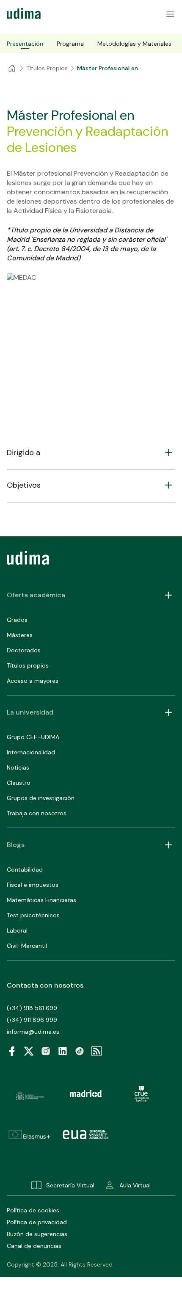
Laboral (17, 930)
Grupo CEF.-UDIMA (33, 737)
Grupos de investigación (40, 798)
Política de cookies (33, 1210)
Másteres (20, 635)
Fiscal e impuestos (32, 885)
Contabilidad (25, 869)
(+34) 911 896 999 (32, 1020)
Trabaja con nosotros (36, 813)
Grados (17, 620)
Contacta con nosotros (45, 985)
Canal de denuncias (34, 1246)
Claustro (18, 783)
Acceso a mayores (32, 680)
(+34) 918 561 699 (32, 1008)
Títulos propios (28, 665)
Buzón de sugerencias (37, 1234)
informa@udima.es (33, 1031)
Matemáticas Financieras (41, 900)
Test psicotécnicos (33, 915)
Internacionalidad (31, 752)
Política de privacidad (37, 1222)
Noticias (18, 767)
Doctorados (24, 650)
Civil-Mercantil (27, 945)
